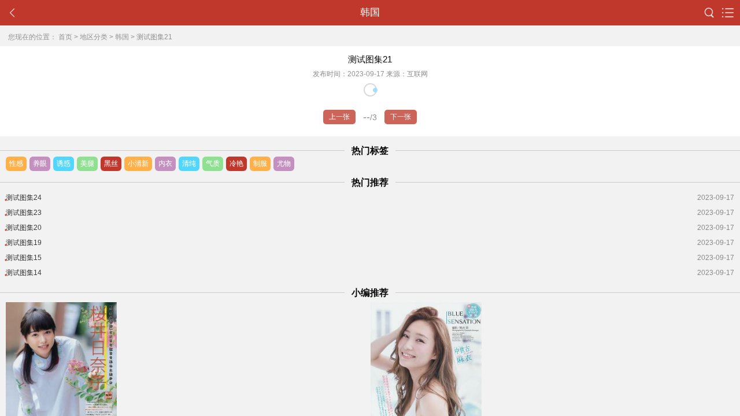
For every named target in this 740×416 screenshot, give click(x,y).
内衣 (165, 163)
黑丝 (111, 163)
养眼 (40, 163)
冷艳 (236, 163)
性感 (16, 163)
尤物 (284, 163)
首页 (65, 37)
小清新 (138, 163)
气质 (213, 163)
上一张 (339, 117)
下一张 (400, 117)
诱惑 (64, 163)
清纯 (189, 163)
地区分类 (94, 37)
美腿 (87, 163)
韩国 (122, 37)
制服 (260, 163)
